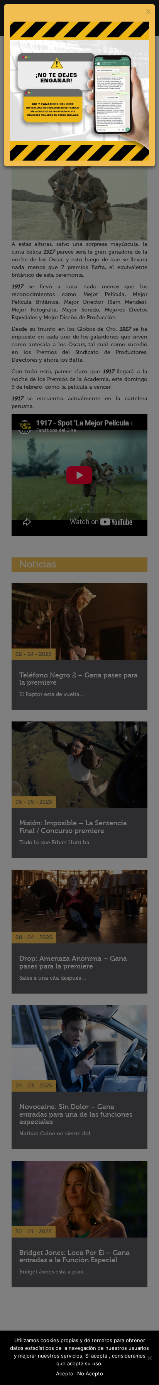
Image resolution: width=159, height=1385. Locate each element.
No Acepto (90, 1373)
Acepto (64, 1373)
